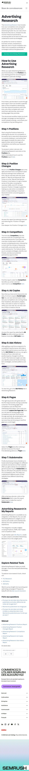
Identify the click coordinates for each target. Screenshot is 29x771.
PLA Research (7, 578)
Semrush (4, 693)
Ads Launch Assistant (19, 591)
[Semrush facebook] (15, 724)
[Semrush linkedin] (2, 724)
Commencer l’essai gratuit (11, 686)
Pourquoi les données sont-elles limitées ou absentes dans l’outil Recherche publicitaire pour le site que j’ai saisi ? (15, 612)
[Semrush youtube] (11, 724)
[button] (11, 654)
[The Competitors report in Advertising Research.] (14, 276)
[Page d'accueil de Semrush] (6, 3)
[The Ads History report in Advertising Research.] (14, 385)
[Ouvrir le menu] (27, 3)
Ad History (6, 581)
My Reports (18, 534)
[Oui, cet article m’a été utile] (5, 654)
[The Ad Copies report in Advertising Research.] (14, 329)
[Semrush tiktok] (8, 724)
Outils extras (5, 697)
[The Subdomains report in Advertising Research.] (14, 493)
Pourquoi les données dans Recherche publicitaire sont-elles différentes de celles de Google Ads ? (15, 602)
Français (3, 717)
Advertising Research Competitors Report (14, 632)
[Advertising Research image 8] (14, 556)
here (13, 157)
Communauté (5, 709)
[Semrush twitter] (18, 724)
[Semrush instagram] (5, 724)
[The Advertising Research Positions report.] (14, 98)
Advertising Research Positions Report (15, 624)
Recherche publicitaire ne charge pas (14, 606)
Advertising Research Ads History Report (13, 641)
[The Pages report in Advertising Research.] (14, 443)
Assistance (4, 705)
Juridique (3, 713)
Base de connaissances (12, 8)
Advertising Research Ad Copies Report (13, 637)
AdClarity (6, 584)
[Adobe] (3, 730)
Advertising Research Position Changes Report (12, 628)
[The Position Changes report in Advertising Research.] (14, 216)
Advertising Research (11, 25)
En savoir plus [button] (6, 645)
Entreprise (4, 701)
